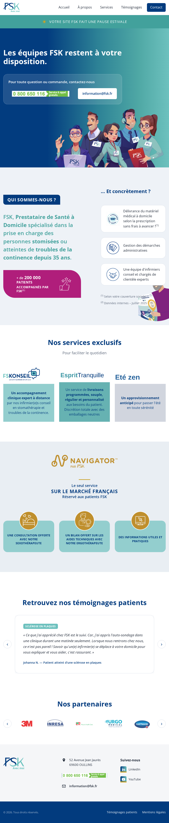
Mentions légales (154, 812)
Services (106, 7)
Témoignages (131, 7)
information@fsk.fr (97, 93)
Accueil (64, 7)
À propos (85, 7)
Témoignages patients (122, 812)
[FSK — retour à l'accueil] (11, 7)
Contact (156, 7)
